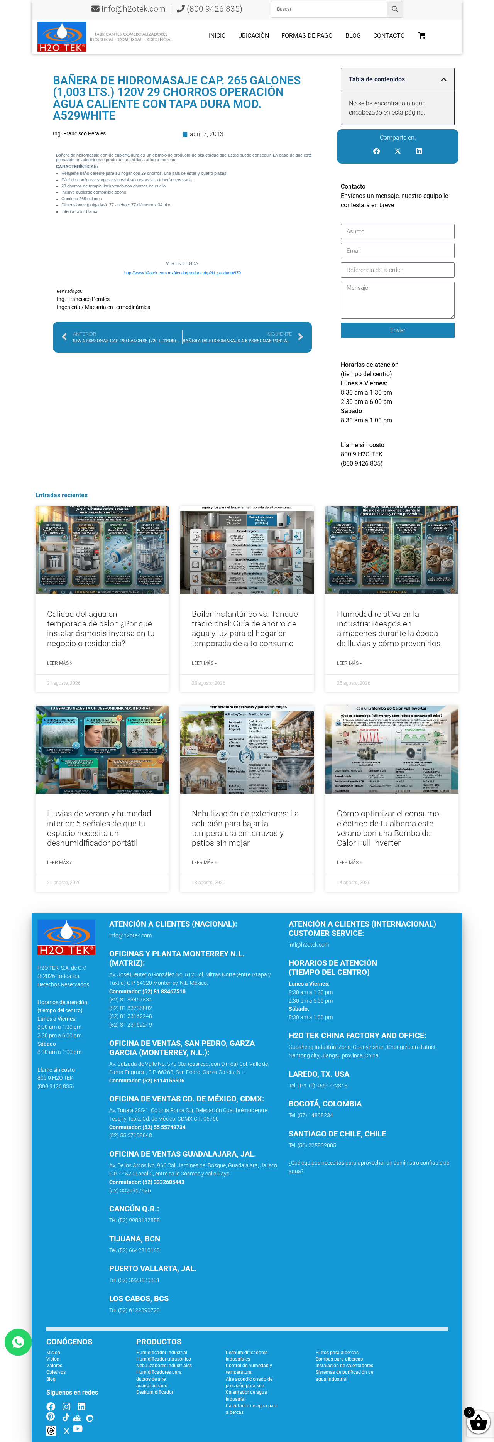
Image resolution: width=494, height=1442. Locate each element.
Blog (353, 35)
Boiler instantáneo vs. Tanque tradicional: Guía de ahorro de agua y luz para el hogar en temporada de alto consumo (245, 629)
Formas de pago (307, 35)
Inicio (217, 35)
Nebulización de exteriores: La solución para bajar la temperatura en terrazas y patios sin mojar (245, 828)
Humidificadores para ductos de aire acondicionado (159, 1378)
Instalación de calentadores (344, 1365)
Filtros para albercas (337, 1352)
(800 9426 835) (213, 9)
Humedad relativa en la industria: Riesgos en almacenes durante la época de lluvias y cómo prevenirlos (389, 629)
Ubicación (253, 35)
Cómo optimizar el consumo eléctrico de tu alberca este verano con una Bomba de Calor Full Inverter (388, 828)
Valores (54, 1365)
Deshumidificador (154, 1392)
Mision (53, 1352)
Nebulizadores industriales (164, 1365)
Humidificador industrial (161, 1352)
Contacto (389, 35)
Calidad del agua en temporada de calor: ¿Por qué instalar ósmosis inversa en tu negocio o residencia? (101, 629)
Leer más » (59, 663)
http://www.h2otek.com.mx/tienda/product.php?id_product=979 (182, 272)
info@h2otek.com (134, 9)
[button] (444, 79)
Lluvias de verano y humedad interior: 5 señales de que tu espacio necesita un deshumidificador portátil (99, 828)
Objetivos (56, 1372)
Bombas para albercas (339, 1359)
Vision (52, 1359)
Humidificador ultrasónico (163, 1359)
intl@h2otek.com (309, 945)
